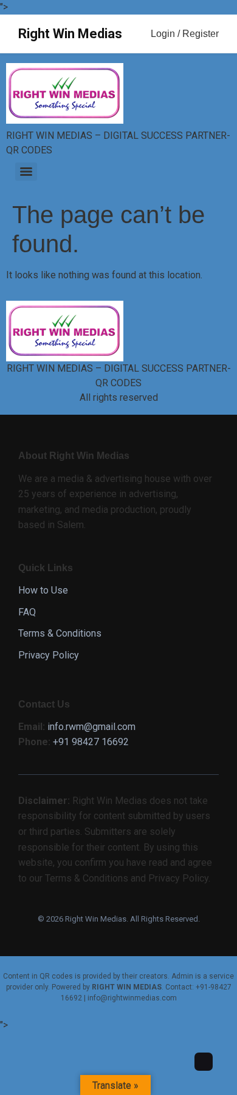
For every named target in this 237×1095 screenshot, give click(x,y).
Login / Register (185, 33)
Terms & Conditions (59, 633)
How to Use (43, 590)
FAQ (27, 612)
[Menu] (26, 171)
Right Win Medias (70, 33)
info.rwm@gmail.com (91, 726)
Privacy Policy (48, 655)
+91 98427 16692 (91, 742)
